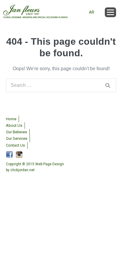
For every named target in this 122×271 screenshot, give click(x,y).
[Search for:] (61, 85)
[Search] (107, 85)
